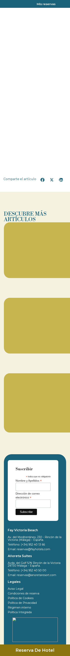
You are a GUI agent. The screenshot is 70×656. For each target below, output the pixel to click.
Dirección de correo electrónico (28, 495)
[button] (42, 180)
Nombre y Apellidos (29, 480)
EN (65, 4)
